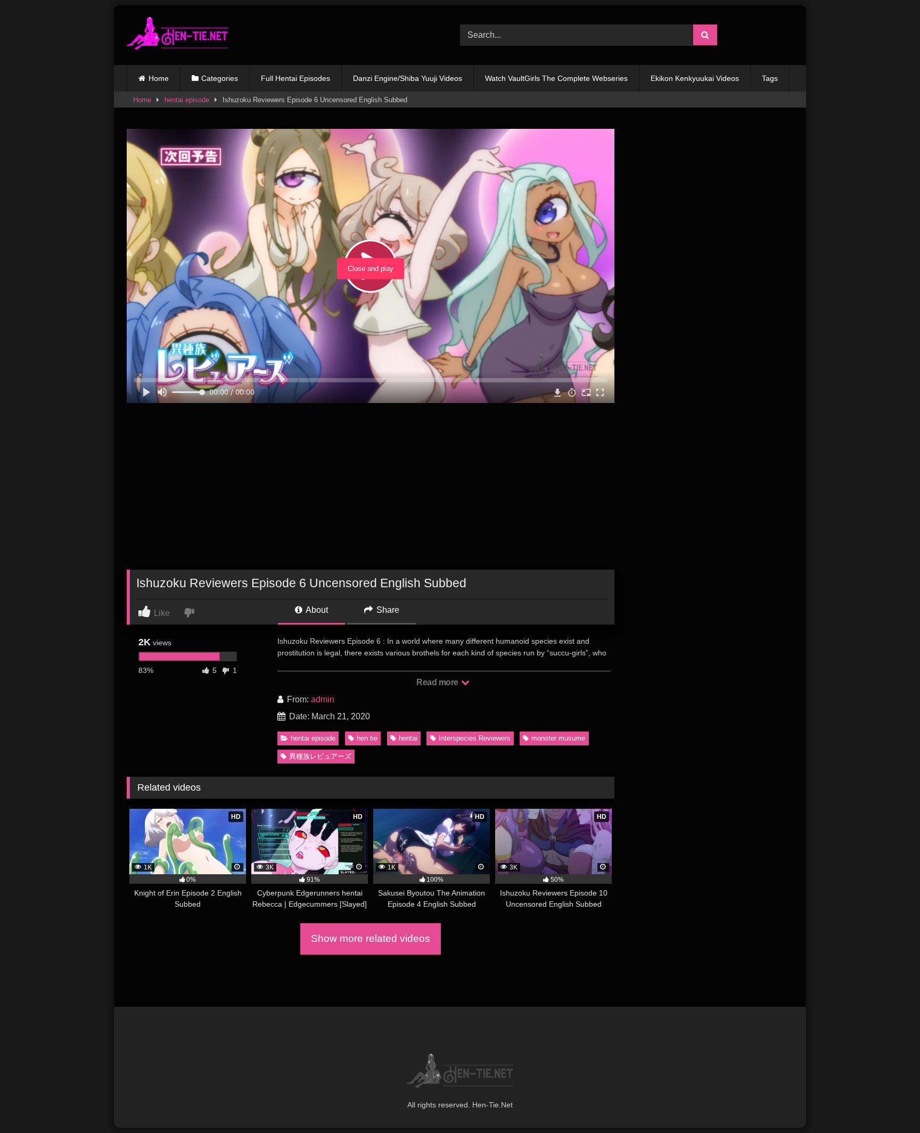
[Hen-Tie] (177, 35)
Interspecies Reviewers (475, 738)
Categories (219, 78)
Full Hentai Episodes (295, 78)
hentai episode (187, 100)
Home (159, 78)
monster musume (558, 738)
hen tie (367, 738)
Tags (770, 78)
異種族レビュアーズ (320, 756)
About (316, 609)
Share (386, 609)
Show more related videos (370, 938)
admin (322, 699)
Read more (438, 682)
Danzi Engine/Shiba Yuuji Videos (407, 78)
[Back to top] (887, 1101)
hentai (408, 738)
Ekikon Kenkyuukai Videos (695, 78)
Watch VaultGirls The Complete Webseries (556, 78)
